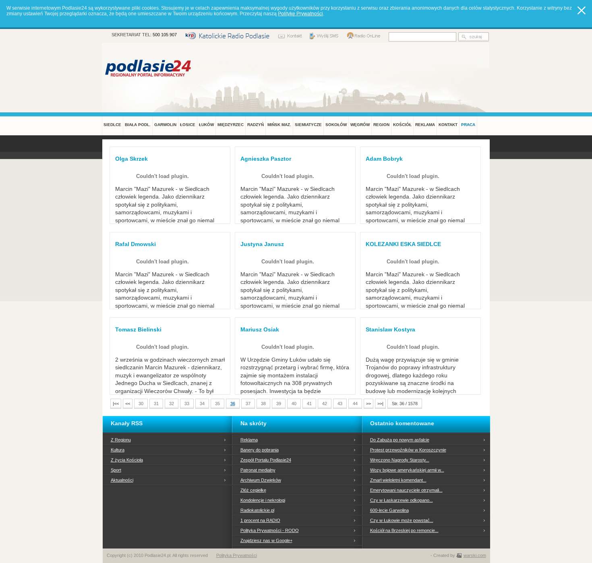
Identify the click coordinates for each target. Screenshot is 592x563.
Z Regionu (121, 439)
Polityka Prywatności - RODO (269, 530)
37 (248, 403)
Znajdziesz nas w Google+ (266, 540)
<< (127, 403)
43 (339, 403)
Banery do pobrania (259, 449)
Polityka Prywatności (236, 555)
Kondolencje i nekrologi (262, 500)
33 (186, 403)
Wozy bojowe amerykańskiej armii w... (407, 470)
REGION (381, 124)
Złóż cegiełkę (253, 490)
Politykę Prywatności (300, 14)
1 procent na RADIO (260, 520)
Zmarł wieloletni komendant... (398, 480)
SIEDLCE (112, 124)
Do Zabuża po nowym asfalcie (399, 439)
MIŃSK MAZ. (279, 124)
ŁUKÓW (206, 124)
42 (324, 403)
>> (368, 403)
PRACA (468, 124)
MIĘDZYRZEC (230, 124)
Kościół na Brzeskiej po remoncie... (404, 530)
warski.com (475, 555)
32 (171, 403)
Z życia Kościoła (127, 459)
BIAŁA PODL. (138, 124)
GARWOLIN (165, 124)
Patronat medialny (257, 470)
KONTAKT (448, 124)
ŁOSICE (187, 124)
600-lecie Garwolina (389, 510)
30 (141, 403)
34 (202, 403)
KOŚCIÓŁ (402, 124)
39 (278, 403)
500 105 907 (165, 34)
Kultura (117, 449)
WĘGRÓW (360, 124)
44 (355, 403)
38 (263, 403)
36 (232, 403)
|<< (116, 403)
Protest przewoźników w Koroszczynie (408, 449)
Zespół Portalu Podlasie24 (265, 459)
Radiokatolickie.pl (257, 510)
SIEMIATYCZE (308, 124)
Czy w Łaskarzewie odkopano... (401, 500)
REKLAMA (425, 124)
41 (309, 403)
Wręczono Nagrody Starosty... (399, 459)
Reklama (249, 439)
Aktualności (122, 480)
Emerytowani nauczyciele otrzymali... (406, 490)
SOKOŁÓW (336, 124)
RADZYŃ (255, 124)
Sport (116, 470)
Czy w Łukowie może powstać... (401, 520)
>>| (380, 403)
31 (156, 403)
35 (217, 403)
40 (294, 403)
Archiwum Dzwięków (260, 480)
